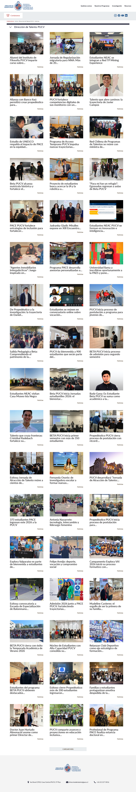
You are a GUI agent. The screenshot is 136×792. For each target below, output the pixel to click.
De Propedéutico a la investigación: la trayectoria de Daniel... (26, 312)
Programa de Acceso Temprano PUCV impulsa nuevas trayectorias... (64, 144)
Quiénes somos (86, 6)
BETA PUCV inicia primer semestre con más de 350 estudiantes (64, 438)
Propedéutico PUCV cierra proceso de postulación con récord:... (105, 438)
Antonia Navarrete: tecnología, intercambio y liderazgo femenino (64, 522)
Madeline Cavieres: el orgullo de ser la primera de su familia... (105, 606)
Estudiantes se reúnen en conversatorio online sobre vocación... (65, 312)
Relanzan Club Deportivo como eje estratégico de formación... (104, 648)
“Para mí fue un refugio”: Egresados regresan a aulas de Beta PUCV (105, 186)
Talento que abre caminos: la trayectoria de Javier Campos (106, 102)
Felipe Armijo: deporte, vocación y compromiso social (63, 564)
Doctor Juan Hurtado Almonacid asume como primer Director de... (24, 732)
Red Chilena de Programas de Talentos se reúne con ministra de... (105, 144)
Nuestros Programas (102, 6)
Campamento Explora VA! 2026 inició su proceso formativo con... (105, 564)
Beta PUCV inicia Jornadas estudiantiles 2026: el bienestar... (65, 396)
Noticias (37, 21)
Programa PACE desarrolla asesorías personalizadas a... (66, 269)
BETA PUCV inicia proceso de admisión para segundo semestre (105, 354)
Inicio (16, 21)
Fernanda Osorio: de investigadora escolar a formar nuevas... (63, 480)
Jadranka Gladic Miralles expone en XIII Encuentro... (65, 227)
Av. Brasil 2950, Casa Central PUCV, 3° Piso (45, 782)
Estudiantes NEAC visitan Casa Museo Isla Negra (24, 395)
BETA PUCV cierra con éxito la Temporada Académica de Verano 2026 (26, 648)
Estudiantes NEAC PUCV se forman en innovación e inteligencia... (106, 228)
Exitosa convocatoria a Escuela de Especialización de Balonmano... (25, 606)
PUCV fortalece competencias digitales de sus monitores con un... (65, 102)
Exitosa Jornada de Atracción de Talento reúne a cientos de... (26, 480)
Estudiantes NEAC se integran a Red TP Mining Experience (104, 60)
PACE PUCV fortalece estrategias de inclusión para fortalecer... (26, 228)
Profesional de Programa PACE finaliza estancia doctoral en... (104, 732)
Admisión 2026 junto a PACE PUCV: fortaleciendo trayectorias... (66, 606)
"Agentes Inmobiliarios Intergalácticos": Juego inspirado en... (23, 270)
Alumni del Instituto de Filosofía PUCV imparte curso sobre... (23, 60)
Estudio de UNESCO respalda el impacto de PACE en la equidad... (26, 144)
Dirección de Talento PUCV (26, 21)
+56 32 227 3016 (103, 782)
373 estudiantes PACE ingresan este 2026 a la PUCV (23, 522)
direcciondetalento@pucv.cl (78, 782)
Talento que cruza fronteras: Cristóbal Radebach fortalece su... (26, 438)
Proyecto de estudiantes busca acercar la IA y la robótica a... (64, 186)
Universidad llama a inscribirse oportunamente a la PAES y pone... (106, 270)
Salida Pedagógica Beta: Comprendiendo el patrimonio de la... (24, 354)
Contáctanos (15, 15)
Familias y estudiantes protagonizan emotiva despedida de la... (102, 690)
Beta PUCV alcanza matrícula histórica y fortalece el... (21, 186)
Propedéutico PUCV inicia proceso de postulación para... (105, 522)
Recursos (128, 6)
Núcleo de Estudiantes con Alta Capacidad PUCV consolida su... (65, 648)
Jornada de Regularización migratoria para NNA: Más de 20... (65, 60)
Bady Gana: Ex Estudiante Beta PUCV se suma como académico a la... (105, 396)
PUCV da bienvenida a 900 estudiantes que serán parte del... (66, 354)
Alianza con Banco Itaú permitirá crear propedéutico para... (26, 102)
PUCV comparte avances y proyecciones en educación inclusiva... (65, 732)
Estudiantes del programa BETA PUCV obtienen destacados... (25, 690)
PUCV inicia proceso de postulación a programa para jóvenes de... (106, 312)
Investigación (117, 6)
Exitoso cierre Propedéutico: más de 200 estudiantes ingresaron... (66, 690)
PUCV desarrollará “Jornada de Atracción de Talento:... (106, 479)
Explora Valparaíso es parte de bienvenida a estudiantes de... (26, 564)
